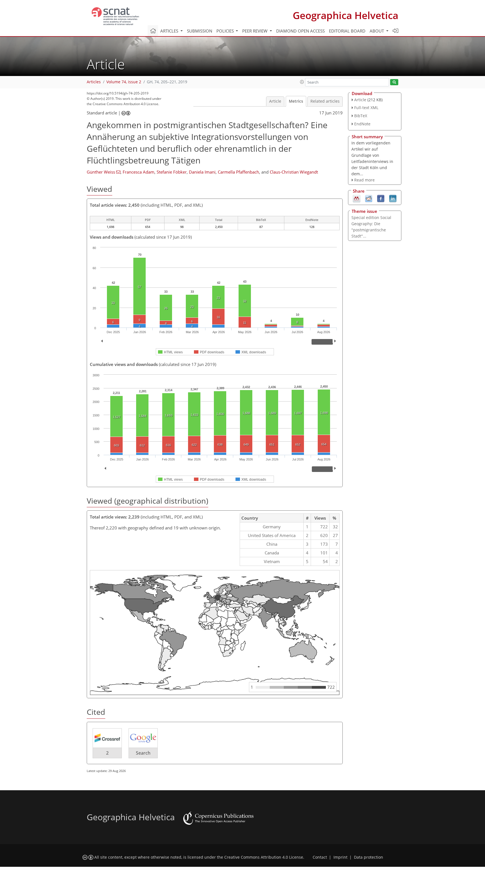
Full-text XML (366, 107)
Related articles (325, 101)
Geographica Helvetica (345, 15)
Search (143, 753)
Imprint (340, 857)
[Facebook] (381, 198)
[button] (302, 81)
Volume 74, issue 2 (123, 81)
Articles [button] (169, 31)
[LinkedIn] (393, 198)
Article (275, 101)
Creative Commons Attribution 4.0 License (263, 857)
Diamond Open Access (300, 31)
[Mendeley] (356, 198)
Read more (364, 180)
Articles (94, 81)
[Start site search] (394, 82)
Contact (320, 857)
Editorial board (347, 31)
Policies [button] (225, 31)
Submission (199, 31)
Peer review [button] (255, 31)
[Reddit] (368, 198)
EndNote (362, 123)
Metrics (296, 101)
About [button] (377, 31)
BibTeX (360, 115)
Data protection (368, 857)
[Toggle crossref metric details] (107, 738)
